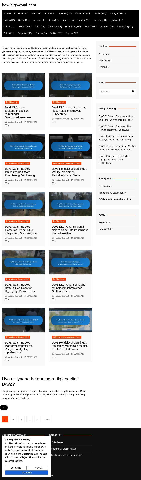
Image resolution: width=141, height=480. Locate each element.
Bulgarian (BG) (25, 33)
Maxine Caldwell (15, 122)
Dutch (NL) (39, 26)
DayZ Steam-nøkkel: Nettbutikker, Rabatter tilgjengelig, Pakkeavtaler (20, 288)
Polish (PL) (8, 33)
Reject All (38, 468)
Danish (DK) (90, 26)
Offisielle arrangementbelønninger (66, 163)
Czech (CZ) (9, 20)
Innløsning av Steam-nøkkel (17, 163)
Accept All (27, 472)
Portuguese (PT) (117, 13)
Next (47, 419)
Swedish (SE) (55, 26)
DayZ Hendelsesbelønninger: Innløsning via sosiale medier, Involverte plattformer (70, 346)
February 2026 (106, 229)
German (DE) (38, 20)
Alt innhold (49, 13)
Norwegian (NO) (125, 26)
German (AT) (84, 20)
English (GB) (100, 13)
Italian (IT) (54, 20)
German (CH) (100, 20)
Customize (16, 468)
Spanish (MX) (65, 13)
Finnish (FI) (41, 33)
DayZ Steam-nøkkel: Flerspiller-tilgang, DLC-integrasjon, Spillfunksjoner (21, 230)
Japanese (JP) (106, 26)
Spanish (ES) (116, 20)
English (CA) (68, 20)
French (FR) (9, 26)
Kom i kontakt (20, 13)
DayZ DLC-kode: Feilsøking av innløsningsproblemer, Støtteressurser (68, 288)
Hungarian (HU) (73, 26)
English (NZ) (71, 33)
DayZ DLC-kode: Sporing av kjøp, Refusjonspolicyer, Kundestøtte (69, 111)
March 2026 (104, 223)
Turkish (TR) (56, 33)
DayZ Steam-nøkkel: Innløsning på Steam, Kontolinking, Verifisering (20, 172)
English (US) (25, 26)
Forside (7, 13)
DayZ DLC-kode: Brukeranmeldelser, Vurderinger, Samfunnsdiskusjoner (117, 118)
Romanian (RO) (82, 13)
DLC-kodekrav (12, 102)
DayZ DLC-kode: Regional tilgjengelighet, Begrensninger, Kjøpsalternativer (70, 230)
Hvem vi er (36, 13)
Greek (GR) (23, 20)
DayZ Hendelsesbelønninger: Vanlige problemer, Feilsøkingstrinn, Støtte (69, 172)
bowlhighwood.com (19, 5)
